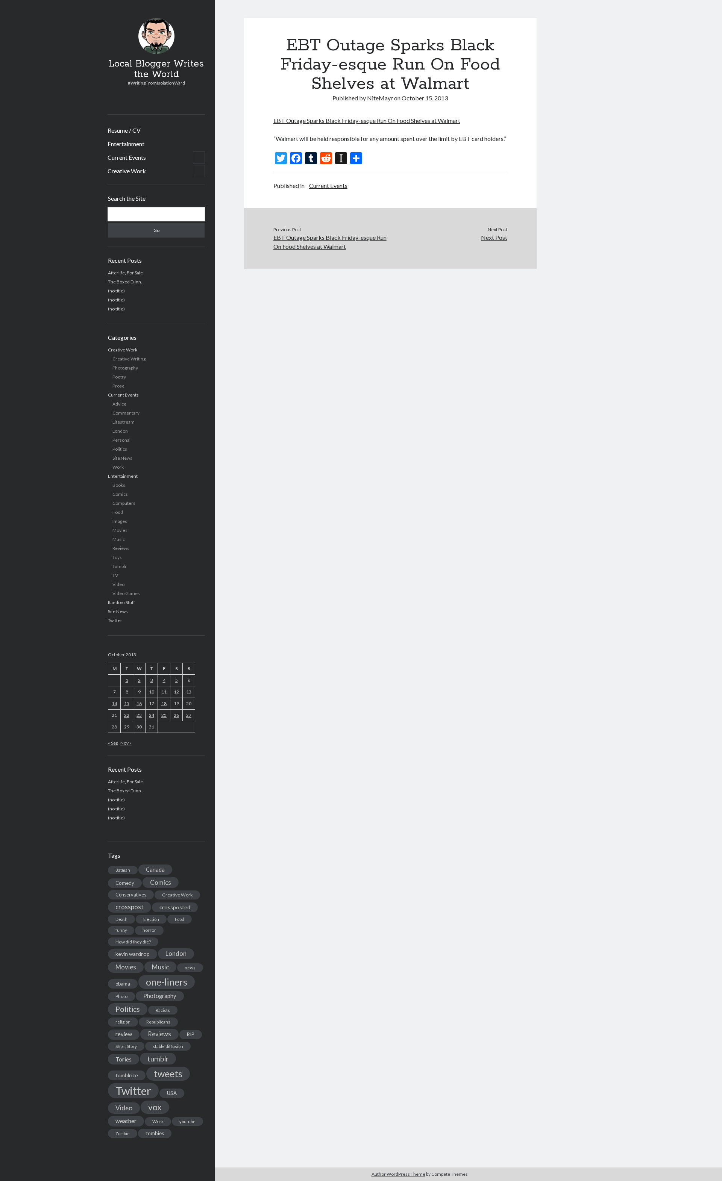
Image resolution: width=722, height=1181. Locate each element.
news (190, 967)
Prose (118, 386)
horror (149, 930)
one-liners (166, 981)
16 (139, 703)
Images (119, 521)
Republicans (158, 1022)
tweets (168, 1073)
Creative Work (127, 170)
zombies (155, 1133)
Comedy (124, 883)
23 (139, 715)
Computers (123, 503)
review (123, 1034)
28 (114, 727)
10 (151, 692)
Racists (163, 1010)
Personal (121, 440)
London (120, 431)
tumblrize (126, 1075)
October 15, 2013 (425, 97)
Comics (120, 494)
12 (176, 692)
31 (151, 727)
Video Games (126, 593)
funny (121, 930)
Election (151, 919)
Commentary (126, 413)
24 (151, 715)
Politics (119, 449)
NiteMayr (380, 97)
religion (122, 1021)
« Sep (113, 743)
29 (126, 727)
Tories (123, 1059)
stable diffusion (168, 1046)
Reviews (120, 548)
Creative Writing (129, 359)
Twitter (115, 620)
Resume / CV (124, 130)
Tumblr (119, 566)
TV (115, 575)
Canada (155, 869)
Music (118, 539)
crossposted (174, 907)
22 (126, 715)
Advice (119, 404)
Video (118, 584)
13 (188, 692)
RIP (190, 1034)
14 (114, 703)
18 (164, 703)
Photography (125, 368)
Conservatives (130, 895)
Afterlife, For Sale (125, 273)
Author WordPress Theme (398, 1174)
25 (164, 715)
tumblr (157, 1058)
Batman (122, 870)
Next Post (494, 237)
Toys (117, 557)
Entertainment (126, 143)
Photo (121, 996)
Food (117, 512)
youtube (187, 1121)
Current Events (127, 157)
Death (121, 919)
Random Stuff (121, 602)
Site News (122, 458)
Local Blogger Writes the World (156, 69)
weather (126, 1120)
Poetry (119, 377)
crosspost (129, 907)
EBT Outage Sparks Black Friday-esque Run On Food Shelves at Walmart (366, 120)
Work (118, 467)
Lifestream (123, 422)
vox (155, 1107)
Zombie (122, 1133)
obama (122, 984)
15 (126, 703)
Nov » (126, 743)
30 (139, 727)
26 (176, 715)
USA (172, 1093)
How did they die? (133, 942)
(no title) (116, 291)
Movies (119, 530)
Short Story (126, 1046)
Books (118, 485)
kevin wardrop (132, 954)
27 (188, 715)
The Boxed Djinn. (125, 282)
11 (164, 692)
